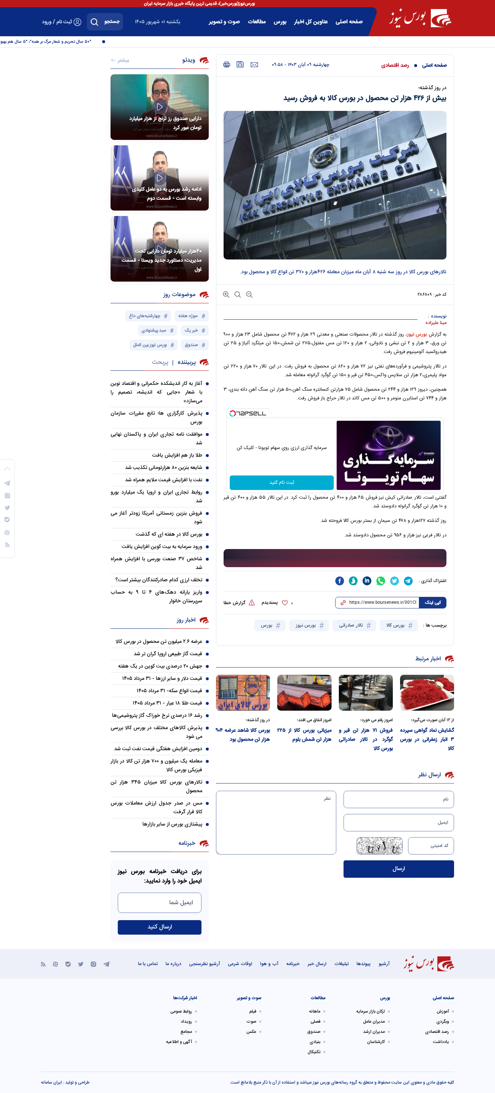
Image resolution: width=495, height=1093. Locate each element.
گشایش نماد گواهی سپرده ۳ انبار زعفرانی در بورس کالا (427, 739)
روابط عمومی (181, 1011)
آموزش (443, 1011)
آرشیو (384, 964)
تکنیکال (314, 1052)
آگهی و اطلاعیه (179, 1042)
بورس (267, 625)
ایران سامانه (51, 1082)
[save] (240, 64)
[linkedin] (367, 581)
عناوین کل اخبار (311, 21)
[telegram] (408, 581)
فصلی (315, 1021)
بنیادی (314, 1042)
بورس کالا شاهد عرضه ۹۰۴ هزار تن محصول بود (243, 735)
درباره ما (173, 964)
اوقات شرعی (240, 964)
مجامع (186, 1031)
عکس (251, 1031)
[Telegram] (106, 964)
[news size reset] (237, 294)
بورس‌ (280, 21)
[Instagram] (93, 964)
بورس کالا (396, 625)
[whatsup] (381, 581)
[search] (95, 21)
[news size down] (249, 294)
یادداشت (441, 1042)
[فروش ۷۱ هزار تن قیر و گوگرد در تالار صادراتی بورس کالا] (366, 693)
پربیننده (187, 362)
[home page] (420, 18)
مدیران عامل (374, 1021)
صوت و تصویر (224, 21)
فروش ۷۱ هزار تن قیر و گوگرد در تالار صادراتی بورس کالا (366, 739)
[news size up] (226, 294)
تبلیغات (341, 964)
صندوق (313, 1031)
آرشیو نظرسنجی (204, 964)
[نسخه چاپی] (226, 65)
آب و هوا (269, 964)
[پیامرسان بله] (68, 964)
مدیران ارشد (374, 1031)
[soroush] (353, 581)
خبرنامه (293, 964)
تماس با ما (148, 964)
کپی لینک (433, 602)
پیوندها (364, 964)
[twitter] (394, 581)
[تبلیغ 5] (335, 558)
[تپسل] (232, 413)
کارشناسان (376, 1042)
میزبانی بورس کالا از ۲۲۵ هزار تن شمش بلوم (304, 735)
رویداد (186, 1021)
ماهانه (314, 1011)
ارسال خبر (317, 964)
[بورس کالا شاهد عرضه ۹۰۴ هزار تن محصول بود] (243, 693)
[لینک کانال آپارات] (55, 964)
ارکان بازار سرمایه (370, 1011)
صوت (251, 1021)
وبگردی (442, 1021)
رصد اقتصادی (395, 65)
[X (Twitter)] (81, 964)
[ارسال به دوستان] (254, 65)
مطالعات (257, 21)
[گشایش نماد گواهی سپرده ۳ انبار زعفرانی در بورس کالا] (427, 693)
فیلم (252, 1011)
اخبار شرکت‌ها (185, 998)
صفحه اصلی (349, 21)
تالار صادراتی (351, 625)
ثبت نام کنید (281, 482)
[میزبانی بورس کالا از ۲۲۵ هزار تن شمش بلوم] (304, 693)
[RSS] (43, 964)
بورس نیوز (306, 625)
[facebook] (339, 581)
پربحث (160, 362)
